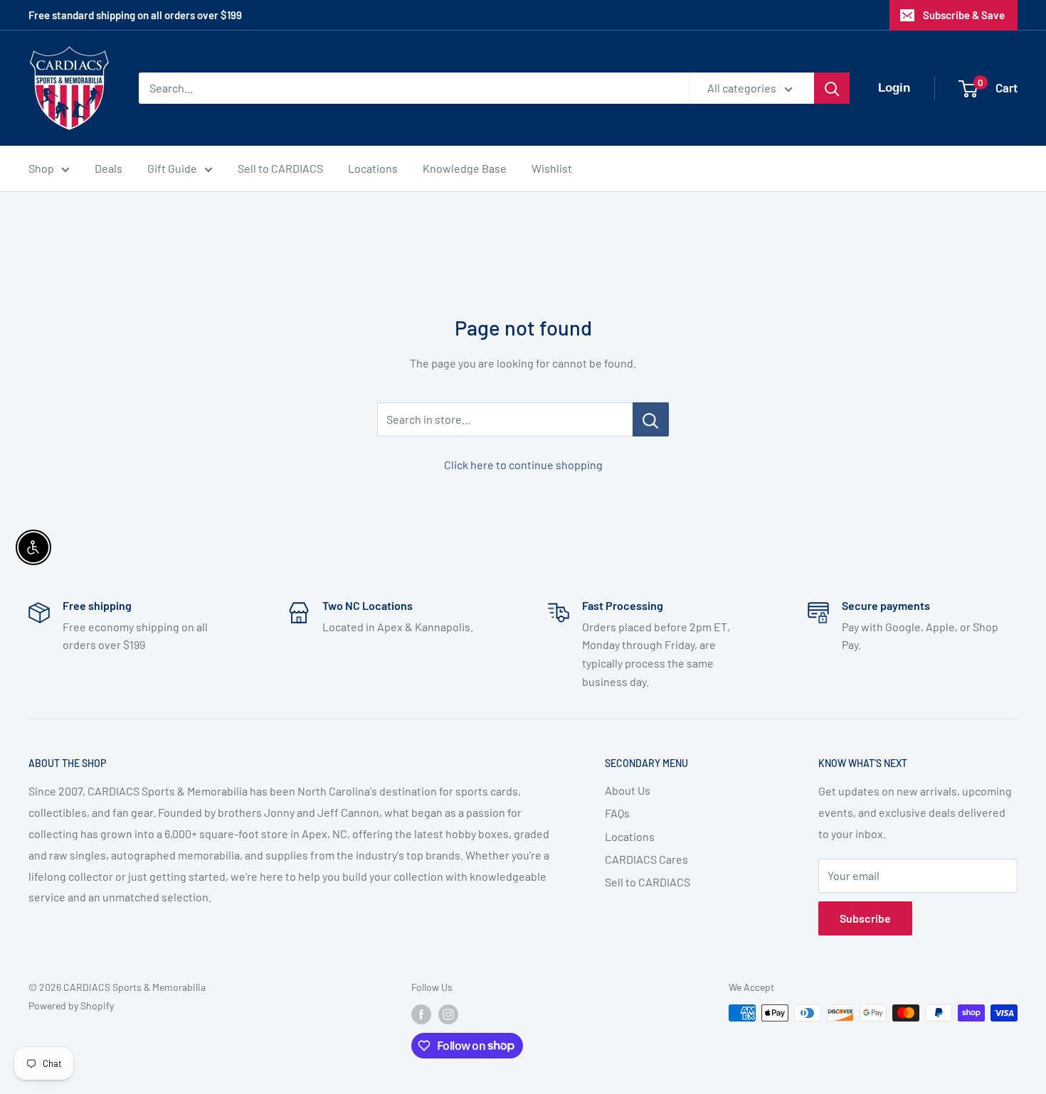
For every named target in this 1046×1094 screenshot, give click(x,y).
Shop (41, 168)
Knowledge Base (465, 168)
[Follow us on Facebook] (421, 1014)
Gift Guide (172, 168)
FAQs (617, 813)
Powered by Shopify (71, 1005)
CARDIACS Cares (646, 859)
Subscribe (865, 918)
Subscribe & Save (964, 15)
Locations (373, 168)
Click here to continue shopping (523, 464)
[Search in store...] (651, 419)
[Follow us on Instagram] (448, 1014)
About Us (627, 790)
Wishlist (552, 168)
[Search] (832, 88)
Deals (108, 168)
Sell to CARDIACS (280, 168)
